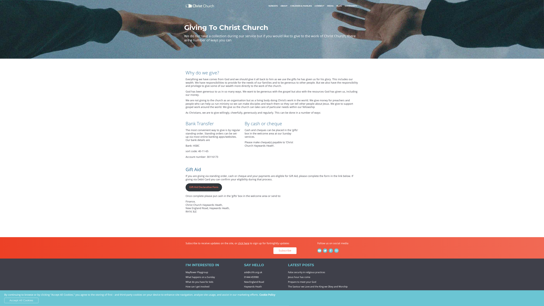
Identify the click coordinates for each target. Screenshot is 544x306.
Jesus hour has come (299, 277)
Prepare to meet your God (302, 281)
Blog (339, 6)
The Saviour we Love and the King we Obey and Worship (318, 286)
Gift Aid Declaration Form (203, 187)
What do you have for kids (199, 281)
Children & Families (301, 6)
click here (243, 243)
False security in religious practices (306, 272)
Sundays (273, 6)
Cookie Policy (267, 294)
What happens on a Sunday (200, 277)
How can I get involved (197, 286)
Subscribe (285, 250)
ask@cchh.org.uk (253, 272)
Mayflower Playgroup (197, 272)
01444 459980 (251, 277)
